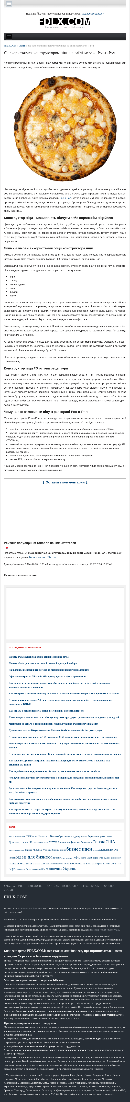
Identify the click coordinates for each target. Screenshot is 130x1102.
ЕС (30, 842)
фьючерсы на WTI (101, 863)
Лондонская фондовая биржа (73, 842)
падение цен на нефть (112, 857)
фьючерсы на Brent (81, 863)
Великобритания (60, 836)
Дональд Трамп (18, 842)
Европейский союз (40, 842)
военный (96, 850)
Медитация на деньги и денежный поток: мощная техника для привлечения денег (53, 723)
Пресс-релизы (90, 885)
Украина (37, 849)
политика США (39, 864)
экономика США (39, 869)
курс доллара (66, 857)
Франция (47, 849)
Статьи (8, 889)
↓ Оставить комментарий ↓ (65, 482)
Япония (55, 849)
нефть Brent (86, 857)
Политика (52, 885)
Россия (99, 841)
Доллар (109, 836)
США (110, 841)
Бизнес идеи (70, 885)
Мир (20, 885)
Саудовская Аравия (16, 850)
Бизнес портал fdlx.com (42, 557)
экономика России (24, 869)
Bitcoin (12, 836)
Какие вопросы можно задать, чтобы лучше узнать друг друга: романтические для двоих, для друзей (64, 717)
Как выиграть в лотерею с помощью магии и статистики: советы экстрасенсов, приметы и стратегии (64, 693)
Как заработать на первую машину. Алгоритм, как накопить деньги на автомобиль (54, 771)
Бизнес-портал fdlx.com (29, 908)
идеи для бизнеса (34, 856)
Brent (17, 836)
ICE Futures (31, 836)
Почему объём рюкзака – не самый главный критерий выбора (43, 663)
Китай (52, 841)
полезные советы (20, 863)
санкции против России (59, 863)
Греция (102, 836)
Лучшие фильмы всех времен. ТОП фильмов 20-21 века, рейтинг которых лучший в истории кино (63, 737)
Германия (93, 836)
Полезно (108, 885)
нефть (76, 857)
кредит (57, 857)
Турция (28, 849)
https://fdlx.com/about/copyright (103, 929)
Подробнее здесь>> (93, 13)
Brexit (22, 836)
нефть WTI (98, 857)
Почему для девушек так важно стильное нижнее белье (39, 656)
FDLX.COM (15, 897)
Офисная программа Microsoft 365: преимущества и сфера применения (47, 676)
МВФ (90, 842)
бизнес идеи (79, 848)
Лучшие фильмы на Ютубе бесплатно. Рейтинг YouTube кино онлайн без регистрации (55, 730)
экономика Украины (61, 868)
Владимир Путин (79, 836)
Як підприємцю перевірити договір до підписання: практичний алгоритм (49, 669)
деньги (104, 849)
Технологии (34, 885)
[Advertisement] (65, 513)
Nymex (41, 836)
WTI (47, 836)
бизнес (63, 849)
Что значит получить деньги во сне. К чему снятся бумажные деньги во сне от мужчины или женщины (65, 754)
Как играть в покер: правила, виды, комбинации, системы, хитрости (46, 710)
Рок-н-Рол (65, 198)
